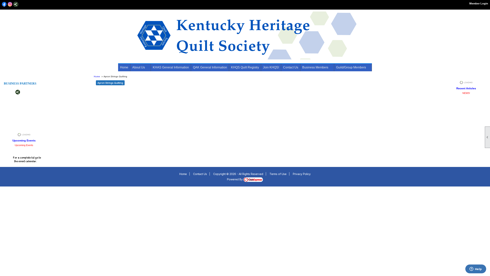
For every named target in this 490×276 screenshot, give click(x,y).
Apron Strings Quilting (110, 82)
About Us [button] (138, 67)
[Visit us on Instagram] (10, 4)
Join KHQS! (271, 67)
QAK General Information (210, 67)
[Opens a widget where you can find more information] (475, 269)
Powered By (235, 179)
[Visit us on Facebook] (4, 4)
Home (124, 67)
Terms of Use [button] (278, 174)
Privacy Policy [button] (302, 174)
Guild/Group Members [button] (351, 67)
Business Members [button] (315, 67)
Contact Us (290, 67)
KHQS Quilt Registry (245, 67)
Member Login (478, 3)
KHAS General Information (171, 67)
